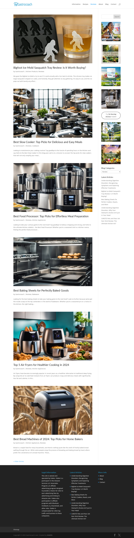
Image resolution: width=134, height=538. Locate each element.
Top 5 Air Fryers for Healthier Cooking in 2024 (41, 365)
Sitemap (16, 530)
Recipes (85, 4)
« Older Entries (18, 461)
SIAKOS (49, 535)
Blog (106, 4)
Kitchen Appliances (39, 220)
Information (76, 4)
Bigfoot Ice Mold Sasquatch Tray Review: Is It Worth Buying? (49, 67)
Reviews (93, 4)
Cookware (35, 146)
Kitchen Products (32, 71)
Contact (113, 4)
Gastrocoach (19, 71)
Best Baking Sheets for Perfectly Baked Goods (41, 290)
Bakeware (35, 294)
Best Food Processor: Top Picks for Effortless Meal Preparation (51, 216)
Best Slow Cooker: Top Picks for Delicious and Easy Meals (47, 142)
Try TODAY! (111, 115)
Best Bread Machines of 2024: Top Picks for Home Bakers (48, 439)
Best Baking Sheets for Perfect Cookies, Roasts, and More (109, 201)
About (101, 4)
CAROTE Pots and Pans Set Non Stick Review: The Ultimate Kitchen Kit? (110, 221)
